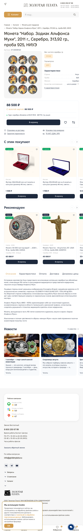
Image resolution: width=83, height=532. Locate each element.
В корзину (33, 122)
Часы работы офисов (12, 441)
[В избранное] (65, 122)
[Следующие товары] (77, 142)
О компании (11, 477)
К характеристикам (51, 88)
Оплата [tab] (43, 274)
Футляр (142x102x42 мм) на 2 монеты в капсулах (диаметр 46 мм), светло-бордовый (20, 183)
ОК (8, 526)
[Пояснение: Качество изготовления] (78, 84)
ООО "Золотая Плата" (12, 501)
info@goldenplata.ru (13, 458)
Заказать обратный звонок (14, 448)
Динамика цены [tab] (70, 274)
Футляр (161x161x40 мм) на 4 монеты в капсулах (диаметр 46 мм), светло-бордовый (57, 183)
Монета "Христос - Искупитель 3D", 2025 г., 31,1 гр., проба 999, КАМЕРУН (58, 249)
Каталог (10, 481)
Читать (8, 373)
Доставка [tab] (54, 274)
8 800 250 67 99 (67, 3)
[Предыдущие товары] (72, 142)
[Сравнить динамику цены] (73, 122)
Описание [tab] (11, 274)
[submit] (74, 14)
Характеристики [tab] (27, 274)
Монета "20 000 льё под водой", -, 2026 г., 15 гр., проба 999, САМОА (21, 249)
